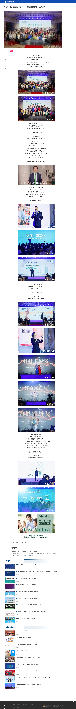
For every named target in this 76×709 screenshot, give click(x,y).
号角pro (19, 704)
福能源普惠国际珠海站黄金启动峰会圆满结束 (27, 631)
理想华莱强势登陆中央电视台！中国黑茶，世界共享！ (29, 684)
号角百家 (25, 704)
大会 (17, 542)
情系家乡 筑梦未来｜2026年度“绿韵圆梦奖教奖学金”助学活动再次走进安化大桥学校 (34, 553)
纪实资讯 (13, 704)
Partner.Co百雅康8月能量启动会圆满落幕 (26, 584)
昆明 (22, 542)
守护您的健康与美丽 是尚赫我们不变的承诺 (27, 644)
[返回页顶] (73, 700)
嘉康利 (12, 542)
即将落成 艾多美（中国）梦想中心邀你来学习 (27, 598)
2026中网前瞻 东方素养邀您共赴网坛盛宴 (26, 578)
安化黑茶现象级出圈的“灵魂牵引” (24, 637)
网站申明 (19, 707)
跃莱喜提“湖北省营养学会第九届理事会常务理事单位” (26, 551)
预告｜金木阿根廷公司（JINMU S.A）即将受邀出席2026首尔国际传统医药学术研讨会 (37, 571)
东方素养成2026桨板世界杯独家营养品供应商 (27, 591)
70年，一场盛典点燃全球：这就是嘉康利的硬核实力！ (29, 604)
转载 (26, 542)
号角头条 (32, 704)
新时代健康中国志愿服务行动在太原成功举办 (27, 671)
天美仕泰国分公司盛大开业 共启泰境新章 (22, 555)
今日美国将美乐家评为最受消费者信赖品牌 (27, 651)
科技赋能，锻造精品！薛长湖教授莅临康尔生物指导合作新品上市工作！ (33, 677)
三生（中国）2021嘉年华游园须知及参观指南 (27, 664)
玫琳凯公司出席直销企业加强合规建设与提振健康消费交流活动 (31, 611)
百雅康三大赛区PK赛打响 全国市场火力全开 (27, 564)
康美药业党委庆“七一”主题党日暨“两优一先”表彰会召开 (29, 657)
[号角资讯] (9, 1)
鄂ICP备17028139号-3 (58, 705)
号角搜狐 (13, 707)
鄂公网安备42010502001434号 (51, 706)
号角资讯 (48, 705)
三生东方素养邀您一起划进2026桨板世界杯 (27, 618)
